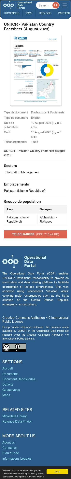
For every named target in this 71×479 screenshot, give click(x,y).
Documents (10, 373)
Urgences (11, 13)
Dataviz (7, 384)
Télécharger (35, 234)
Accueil (7, 368)
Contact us (9, 447)
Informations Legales (17, 458)
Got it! (57, 471)
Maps (6, 395)
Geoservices (11, 389)
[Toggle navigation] (65, 5)
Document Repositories (18, 379)
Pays (29, 13)
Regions (45, 13)
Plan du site (10, 453)
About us (8, 442)
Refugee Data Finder (17, 421)
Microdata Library (14, 416)
